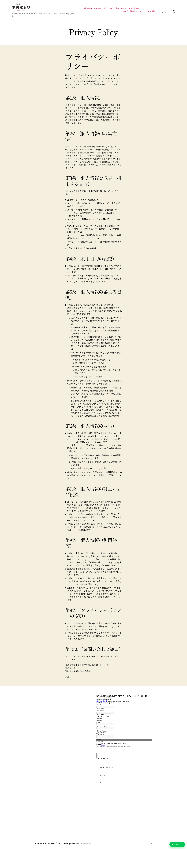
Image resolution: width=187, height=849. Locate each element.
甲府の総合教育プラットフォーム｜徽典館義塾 (61, 843)
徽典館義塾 (87, 8)
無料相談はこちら (179, 844)
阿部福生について (137, 11)
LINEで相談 (150, 11)
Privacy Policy (86, 843)
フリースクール (149, 8)
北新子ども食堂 (120, 8)
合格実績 (97, 8)
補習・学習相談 (135, 8)
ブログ (125, 11)
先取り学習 (107, 8)
